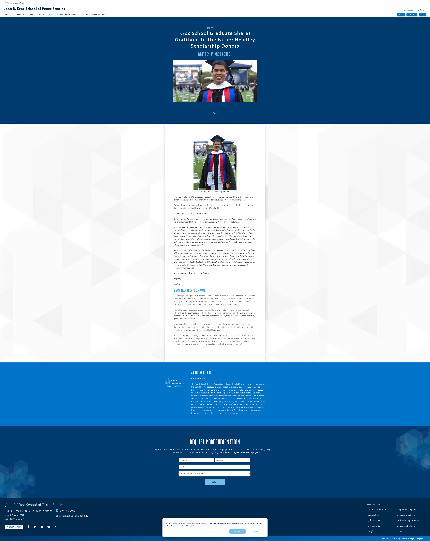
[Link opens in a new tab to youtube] (49, 527)
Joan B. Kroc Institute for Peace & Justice (28, 511)
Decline (255, 531)
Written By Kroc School (215, 54)
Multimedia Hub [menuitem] (93, 14)
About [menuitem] (6, 14)
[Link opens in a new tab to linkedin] (41, 527)
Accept (237, 531)
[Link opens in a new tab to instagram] (56, 527)
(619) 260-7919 (67, 511)
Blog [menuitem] (104, 14)
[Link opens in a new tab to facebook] (28, 527)
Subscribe (412, 15)
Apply (401, 15)
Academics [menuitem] (18, 14)
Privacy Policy (190, 526)
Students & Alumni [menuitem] (34, 14)
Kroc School (198, 378)
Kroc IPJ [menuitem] (50, 14)
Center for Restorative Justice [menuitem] (69, 14)
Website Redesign (408, 539)
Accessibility (396, 539)
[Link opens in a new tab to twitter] (34, 527)
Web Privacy (386, 539)
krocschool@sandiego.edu (73, 516)
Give (422, 15)
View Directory (14, 526)
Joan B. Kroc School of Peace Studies (34, 8)
